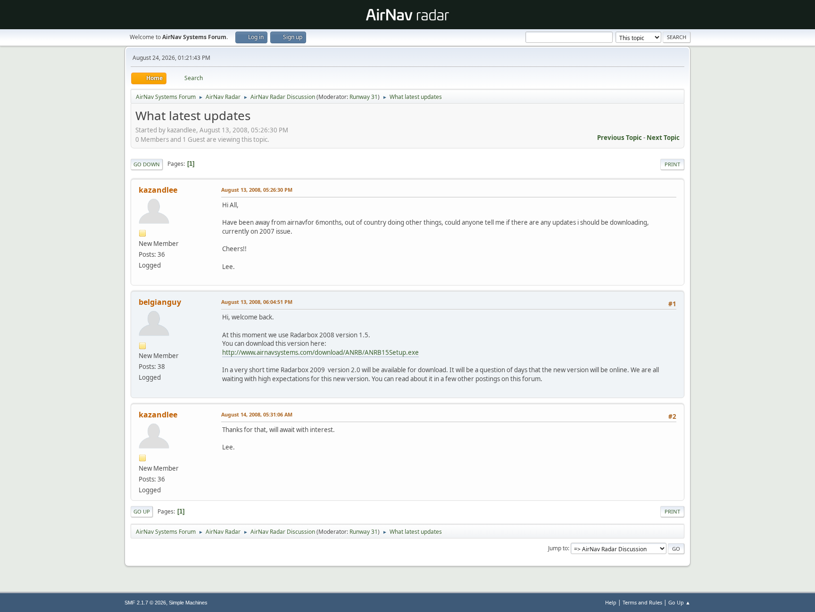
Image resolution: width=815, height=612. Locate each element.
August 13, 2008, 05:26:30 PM (256, 189)
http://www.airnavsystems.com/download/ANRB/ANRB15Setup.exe (320, 352)
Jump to (558, 548)
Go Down (146, 164)
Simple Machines (188, 602)
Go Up (141, 511)
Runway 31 (363, 97)
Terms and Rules (642, 602)
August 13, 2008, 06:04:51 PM (256, 301)
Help (610, 602)
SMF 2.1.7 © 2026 (145, 602)
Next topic (663, 137)
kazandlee (158, 190)
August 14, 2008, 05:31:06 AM (256, 414)
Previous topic (619, 137)
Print (672, 164)
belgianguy (160, 302)
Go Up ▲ (679, 602)
